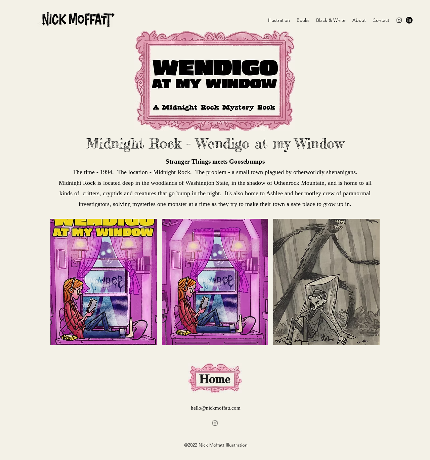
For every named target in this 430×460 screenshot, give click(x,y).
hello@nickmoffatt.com (216, 408)
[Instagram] (399, 20)
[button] (103, 282)
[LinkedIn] (409, 20)
